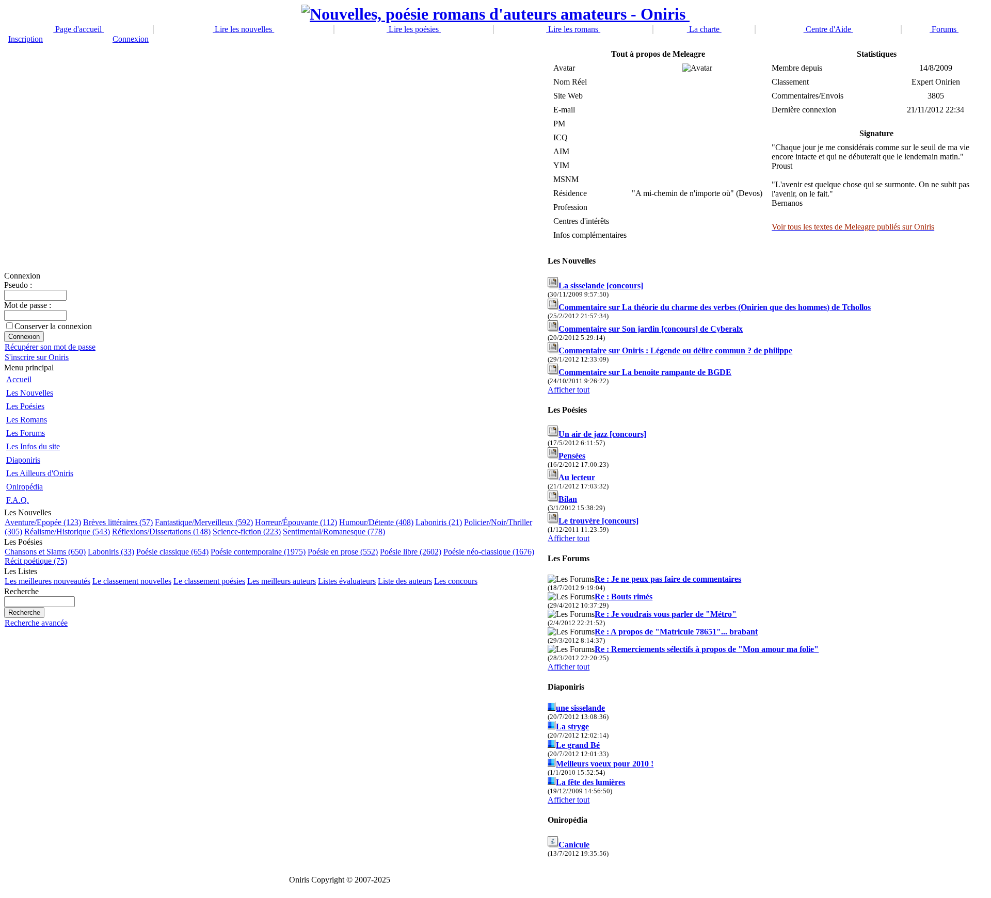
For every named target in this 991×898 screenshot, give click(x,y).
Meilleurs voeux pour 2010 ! (604, 763)
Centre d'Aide (828, 29)
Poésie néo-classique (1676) (488, 551)
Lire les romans (573, 29)
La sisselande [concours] (600, 285)
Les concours (455, 581)
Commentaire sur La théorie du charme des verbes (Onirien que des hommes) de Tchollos (714, 307)
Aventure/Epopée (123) (43, 522)
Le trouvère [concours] (598, 520)
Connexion (131, 39)
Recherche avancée (36, 622)
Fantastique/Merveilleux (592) (204, 522)
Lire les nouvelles (243, 29)
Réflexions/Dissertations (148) (161, 531)
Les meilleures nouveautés (47, 581)
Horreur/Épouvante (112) (296, 522)
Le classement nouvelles (131, 581)
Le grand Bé (578, 745)
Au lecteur (576, 477)
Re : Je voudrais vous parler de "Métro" (666, 614)
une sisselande (580, 708)
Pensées (571, 455)
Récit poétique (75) (36, 561)
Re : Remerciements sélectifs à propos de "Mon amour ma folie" (707, 649)
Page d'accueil (78, 29)
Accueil (18, 379)
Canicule (573, 844)
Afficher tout (568, 389)
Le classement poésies (209, 581)
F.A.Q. (17, 500)
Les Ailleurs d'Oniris (39, 473)
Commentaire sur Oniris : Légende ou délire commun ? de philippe (675, 350)
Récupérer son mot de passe (50, 346)
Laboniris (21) (438, 522)
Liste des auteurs (405, 581)
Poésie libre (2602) (410, 551)
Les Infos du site (33, 446)
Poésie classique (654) (172, 551)
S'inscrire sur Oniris (37, 357)
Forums (944, 29)
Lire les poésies (414, 29)
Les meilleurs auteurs (281, 581)
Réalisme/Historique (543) (67, 531)
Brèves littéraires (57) (118, 522)
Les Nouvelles (29, 392)
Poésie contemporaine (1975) (258, 551)
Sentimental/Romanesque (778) (334, 531)
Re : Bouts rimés (623, 596)
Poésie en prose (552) (343, 551)
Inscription (25, 39)
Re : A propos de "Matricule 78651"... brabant (676, 631)
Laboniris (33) (111, 551)
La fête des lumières (590, 782)
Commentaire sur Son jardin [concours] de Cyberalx (650, 328)
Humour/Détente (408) (376, 522)
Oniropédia (24, 486)
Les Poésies (25, 406)
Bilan (567, 499)
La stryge (572, 726)
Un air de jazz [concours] (602, 434)
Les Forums (25, 433)
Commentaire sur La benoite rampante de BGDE (644, 372)
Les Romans (26, 419)
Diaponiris (23, 459)
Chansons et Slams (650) (45, 551)
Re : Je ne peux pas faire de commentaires (668, 579)
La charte (704, 29)
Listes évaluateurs (347, 581)
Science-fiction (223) (247, 531)
